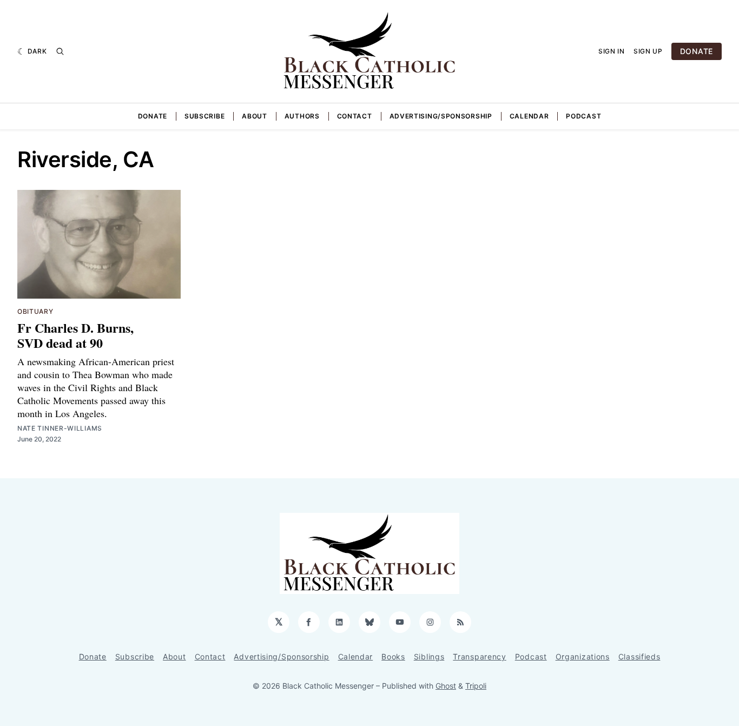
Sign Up (648, 51)
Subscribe (204, 116)
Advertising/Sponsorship (441, 116)
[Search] (60, 51)
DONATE (696, 51)
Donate (152, 116)
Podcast (583, 116)
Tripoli (475, 685)
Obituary (35, 311)
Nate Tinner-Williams (59, 428)
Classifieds (639, 656)
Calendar (529, 116)
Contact (354, 116)
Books (393, 656)
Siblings (429, 656)
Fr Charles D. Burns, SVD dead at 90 (75, 335)
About (254, 116)
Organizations (583, 656)
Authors (302, 116)
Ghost (446, 685)
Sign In (611, 51)
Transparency (479, 656)
